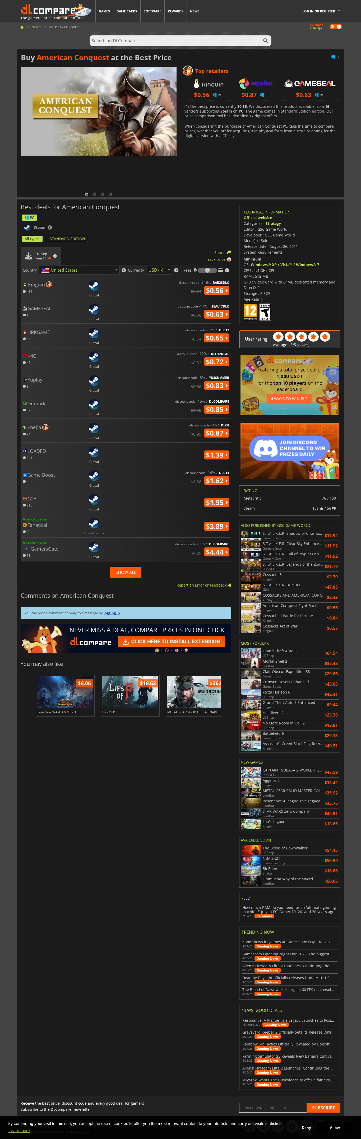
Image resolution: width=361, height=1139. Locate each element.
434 (29, 291)
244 (29, 457)
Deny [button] (306, 1128)
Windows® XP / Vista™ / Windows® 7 (285, 264)
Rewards (175, 11)
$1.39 (215, 454)
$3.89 (215, 526)
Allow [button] (335, 1128)
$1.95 (215, 502)
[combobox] (79, 270)
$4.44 (215, 551)
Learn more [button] (19, 1130)
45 (28, 315)
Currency (136, 270)
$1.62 (215, 480)
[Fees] (207, 270)
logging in (112, 613)
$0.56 (215, 290)
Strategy (273, 223)
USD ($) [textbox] (156, 270)
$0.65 (215, 337)
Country (30, 270)
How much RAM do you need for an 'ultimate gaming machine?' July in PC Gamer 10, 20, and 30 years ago (289, 909)
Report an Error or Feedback (202, 585)
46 (28, 362)
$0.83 (215, 385)
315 (29, 505)
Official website (258, 217)
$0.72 (215, 361)
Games (104, 11)
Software (152, 11)
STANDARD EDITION (67, 238)
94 (28, 434)
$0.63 (215, 314)
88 (28, 339)
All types (32, 238)
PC (32, 217)
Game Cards (127, 11)
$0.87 (215, 433)
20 (28, 531)
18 (28, 555)
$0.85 (215, 409)
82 (28, 410)
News (195, 11)
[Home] (22, 27)
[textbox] (60, 270)
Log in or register (318, 11)
